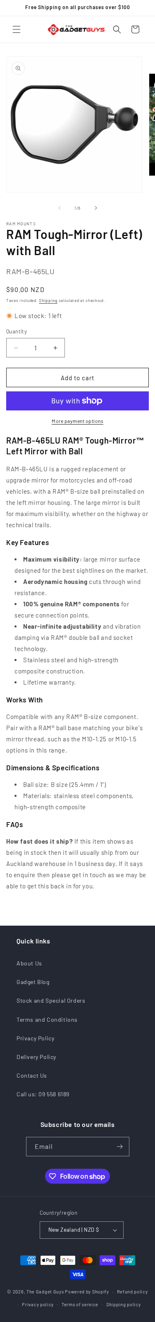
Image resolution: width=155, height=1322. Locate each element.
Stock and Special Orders (51, 1000)
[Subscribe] (120, 1146)
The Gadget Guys (45, 1291)
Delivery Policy (36, 1056)
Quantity (16, 331)
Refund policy (132, 1291)
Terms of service (80, 1304)
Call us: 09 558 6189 (43, 1094)
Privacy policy (38, 1304)
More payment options (77, 421)
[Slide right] (96, 208)
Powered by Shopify (87, 1291)
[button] (16, 29)
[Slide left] (59, 208)
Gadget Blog (33, 981)
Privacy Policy (35, 1038)
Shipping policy (123, 1304)
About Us (29, 963)
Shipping (48, 300)
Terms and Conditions (47, 1019)
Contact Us (32, 1075)
